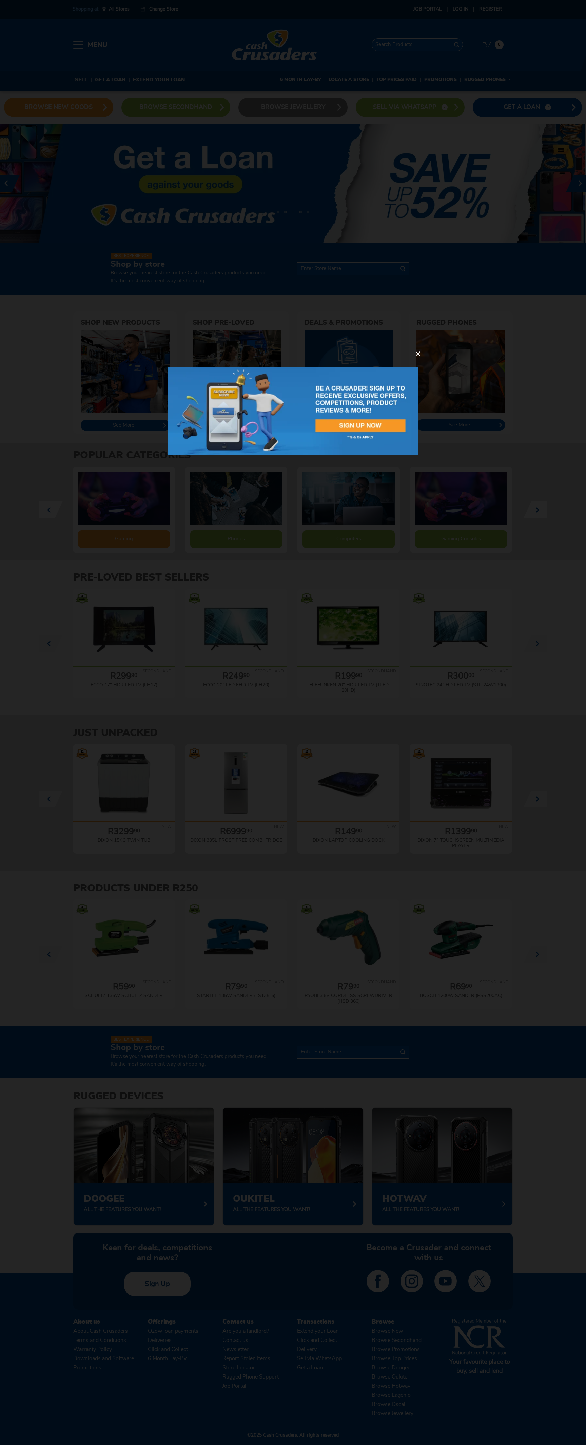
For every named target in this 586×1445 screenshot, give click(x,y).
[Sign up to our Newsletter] (293, 410)
